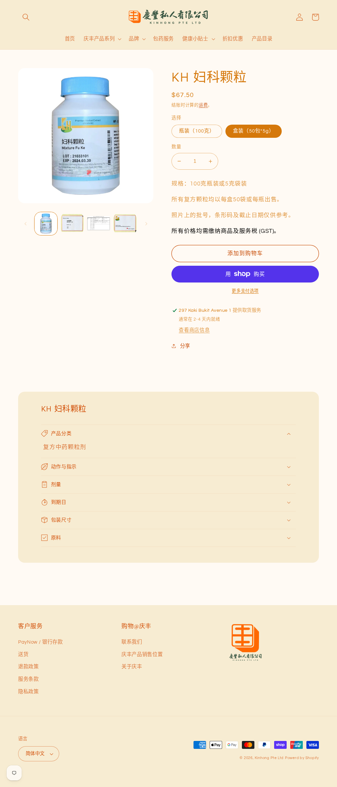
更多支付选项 (245, 291)
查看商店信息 (194, 330)
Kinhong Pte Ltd (269, 758)
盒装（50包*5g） (253, 131)
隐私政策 (28, 691)
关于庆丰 (131, 666)
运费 (203, 105)
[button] (26, 17)
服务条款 (28, 679)
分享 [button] (185, 346)
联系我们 (131, 642)
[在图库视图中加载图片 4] (125, 223)
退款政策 (28, 666)
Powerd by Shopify (302, 758)
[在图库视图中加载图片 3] (98, 223)
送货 (23, 654)
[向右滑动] (146, 223)
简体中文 (35, 753)
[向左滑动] (25, 223)
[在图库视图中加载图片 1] (46, 223)
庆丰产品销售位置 (142, 654)
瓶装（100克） (197, 131)
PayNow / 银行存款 (40, 642)
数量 (176, 146)
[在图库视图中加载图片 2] (72, 223)
